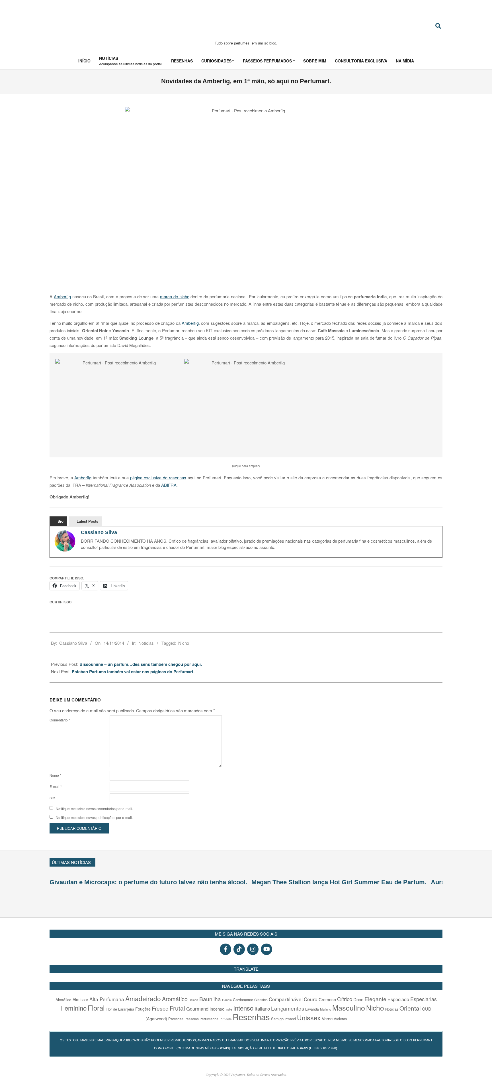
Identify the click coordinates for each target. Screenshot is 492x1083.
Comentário (60, 719)
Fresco (160, 1008)
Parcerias (175, 1018)
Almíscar (80, 999)
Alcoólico (63, 999)
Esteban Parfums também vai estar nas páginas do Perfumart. (133, 671)
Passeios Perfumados (201, 1019)
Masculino (348, 1007)
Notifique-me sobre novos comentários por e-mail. (94, 808)
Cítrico (344, 999)
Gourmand (197, 1008)
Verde (327, 1018)
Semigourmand (283, 1018)
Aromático (175, 999)
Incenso (217, 1009)
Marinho (325, 1009)
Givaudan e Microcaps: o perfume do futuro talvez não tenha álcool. (148, 882)
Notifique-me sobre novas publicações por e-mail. (94, 817)
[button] (116, 405)
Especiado (398, 999)
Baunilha (210, 999)
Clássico (261, 999)
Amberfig (62, 296)
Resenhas (251, 1017)
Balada (193, 999)
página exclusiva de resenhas (158, 477)
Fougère (143, 1009)
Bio (60, 521)
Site (53, 797)
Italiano (262, 1008)
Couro (310, 999)
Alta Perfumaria (106, 999)
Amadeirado (143, 998)
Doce (358, 999)
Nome (55, 775)
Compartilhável (286, 999)
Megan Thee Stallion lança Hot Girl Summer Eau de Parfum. (339, 882)
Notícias (146, 643)
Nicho (183, 643)
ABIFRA (169, 485)
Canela (227, 1000)
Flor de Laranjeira (120, 1009)
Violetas (340, 1018)
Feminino (74, 1007)
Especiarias (423, 999)
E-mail (56, 786)
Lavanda (312, 1009)
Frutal (177, 1008)
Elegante (375, 999)
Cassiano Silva (99, 532)
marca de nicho (174, 296)
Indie (229, 1009)
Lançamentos (287, 1008)
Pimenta (225, 1019)
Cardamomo (243, 999)
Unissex (309, 1017)
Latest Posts (87, 521)
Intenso (243, 1007)
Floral (96, 1008)
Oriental (410, 1008)
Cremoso (327, 999)
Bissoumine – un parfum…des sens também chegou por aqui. (140, 664)
